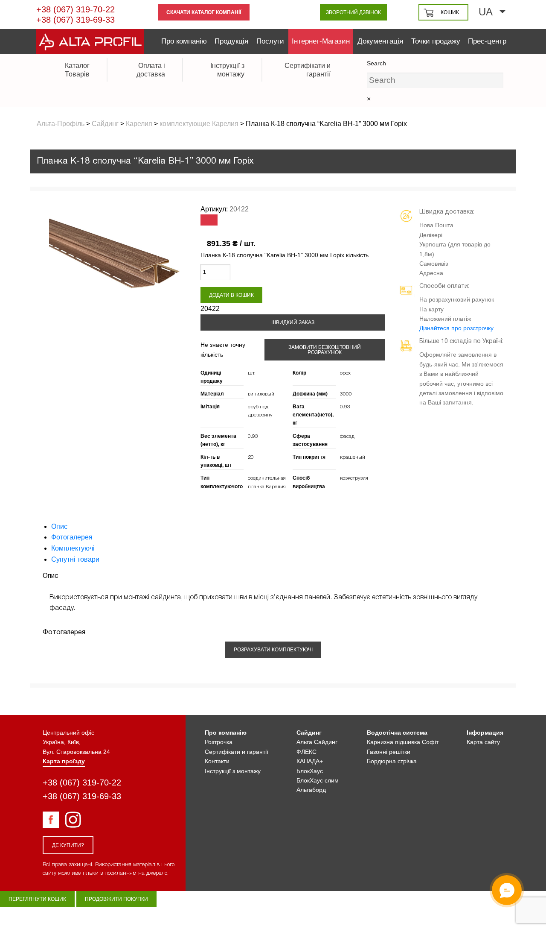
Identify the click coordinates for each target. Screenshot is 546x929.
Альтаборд (311, 789)
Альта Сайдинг (316, 742)
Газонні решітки (388, 751)
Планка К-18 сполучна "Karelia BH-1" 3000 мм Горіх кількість (284, 255)
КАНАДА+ (309, 761)
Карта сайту (483, 742)
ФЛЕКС (306, 751)
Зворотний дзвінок (353, 12)
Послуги (270, 41)
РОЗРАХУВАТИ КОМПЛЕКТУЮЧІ (273, 650)
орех (345, 373)
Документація (380, 41)
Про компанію (184, 41)
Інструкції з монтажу (233, 771)
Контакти (217, 761)
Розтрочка (218, 742)
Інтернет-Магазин (321, 41)
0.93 (345, 406)
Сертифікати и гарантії (236, 751)
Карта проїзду (64, 761)
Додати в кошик (231, 295)
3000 (346, 394)
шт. (252, 373)
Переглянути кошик (37, 899)
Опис (59, 526)
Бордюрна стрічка (392, 761)
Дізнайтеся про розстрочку (456, 328)
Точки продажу (435, 41)
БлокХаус (309, 771)
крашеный (352, 457)
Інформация (485, 732)
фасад (347, 436)
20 (251, 457)
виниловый (261, 394)
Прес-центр (487, 41)
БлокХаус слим (317, 780)
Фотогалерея (72, 537)
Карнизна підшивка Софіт (403, 742)
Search (376, 63)
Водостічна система (397, 732)
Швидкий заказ (292, 322)
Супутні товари (75, 559)
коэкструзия (354, 478)
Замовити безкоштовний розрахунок (324, 349)
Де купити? (68, 845)
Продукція (231, 41)
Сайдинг (309, 732)
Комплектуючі (73, 548)
